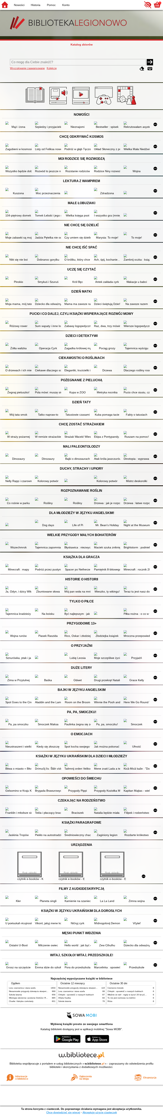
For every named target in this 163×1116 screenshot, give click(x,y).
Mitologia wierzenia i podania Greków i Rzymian (30, 998)
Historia (35, 5)
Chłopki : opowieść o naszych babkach (76, 995)
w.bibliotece (94, 1063)
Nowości (19, 5)
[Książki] (35, 104)
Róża (110, 1001)
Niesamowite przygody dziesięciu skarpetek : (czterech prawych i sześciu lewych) (45, 991)
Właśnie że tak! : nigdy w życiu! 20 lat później (128, 995)
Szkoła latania (15, 995)
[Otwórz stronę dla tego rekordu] (18, 123)
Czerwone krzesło (116, 988)
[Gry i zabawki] (127, 104)
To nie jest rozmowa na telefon (122, 998)
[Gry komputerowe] (104, 104)
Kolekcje (52, 68)
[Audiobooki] (58, 104)
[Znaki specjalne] (150, 68)
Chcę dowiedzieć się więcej (63, 1112)
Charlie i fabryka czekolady (21, 1001)
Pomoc (51, 5)
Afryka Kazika (64, 998)
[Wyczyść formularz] (142, 68)
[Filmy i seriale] (81, 104)
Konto (66, 5)
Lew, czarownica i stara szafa (22, 988)
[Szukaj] (150, 62)
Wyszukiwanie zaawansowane (27, 68)
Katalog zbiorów (82, 44)
